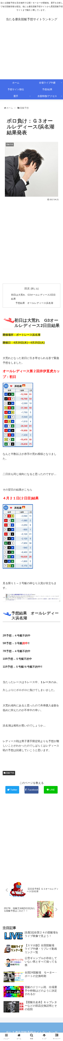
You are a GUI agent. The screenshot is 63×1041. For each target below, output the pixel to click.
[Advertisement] (31, 53)
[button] (57, 573)
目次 (27, 288)
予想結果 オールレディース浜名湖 (34, 303)
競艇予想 (10, 773)
